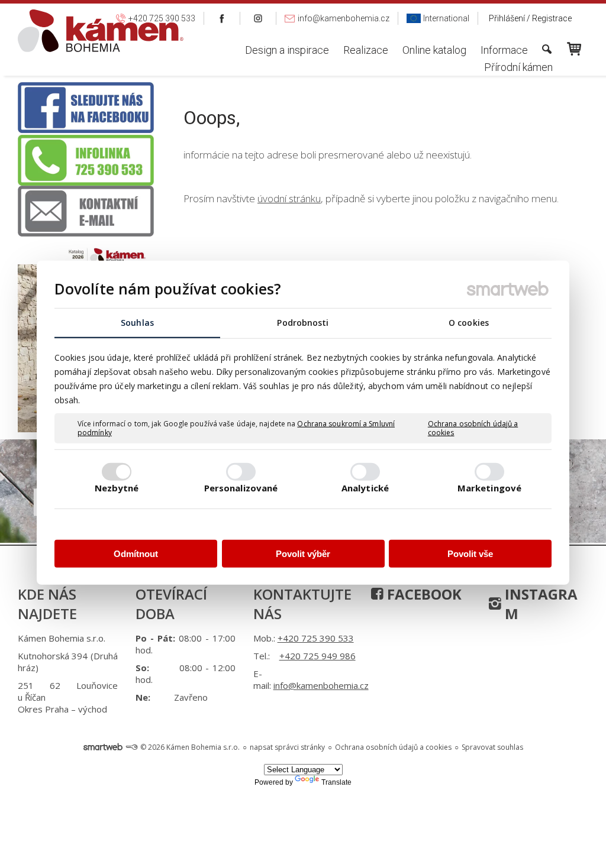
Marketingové (489, 488)
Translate (336, 782)
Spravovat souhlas (492, 747)
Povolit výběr (303, 553)
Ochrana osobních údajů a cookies (473, 428)
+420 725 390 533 (316, 638)
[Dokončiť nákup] (574, 49)
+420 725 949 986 (317, 656)
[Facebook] (222, 18)
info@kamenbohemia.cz (321, 685)
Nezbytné (117, 488)
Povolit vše (470, 553)
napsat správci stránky (287, 747)
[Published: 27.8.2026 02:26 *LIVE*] (131, 747)
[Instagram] (258, 18)
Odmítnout (136, 553)
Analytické (365, 488)
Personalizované (241, 488)
